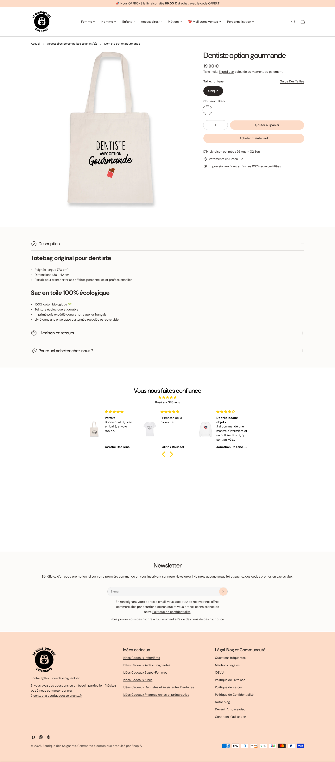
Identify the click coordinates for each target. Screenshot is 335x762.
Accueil (35, 43)
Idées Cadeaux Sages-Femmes (145, 672)
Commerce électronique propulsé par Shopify (109, 746)
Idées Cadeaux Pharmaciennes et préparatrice (156, 695)
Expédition (226, 72)
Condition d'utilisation (230, 717)
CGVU (219, 672)
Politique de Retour (228, 687)
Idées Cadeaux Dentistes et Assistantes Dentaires (158, 687)
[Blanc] (207, 110)
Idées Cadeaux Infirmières (141, 658)
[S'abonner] (223, 591)
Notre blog (222, 702)
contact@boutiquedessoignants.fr (57, 695)
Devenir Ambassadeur (231, 709)
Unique (213, 91)
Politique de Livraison (230, 680)
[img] (167, 397)
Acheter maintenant (253, 138)
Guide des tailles (292, 81)
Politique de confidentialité (171, 612)
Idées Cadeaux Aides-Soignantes (146, 665)
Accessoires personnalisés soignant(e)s (72, 43)
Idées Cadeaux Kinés (137, 680)
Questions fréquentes (230, 658)
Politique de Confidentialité (234, 695)
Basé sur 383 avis (167, 402)
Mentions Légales (227, 665)
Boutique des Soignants (59, 746)
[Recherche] (293, 22)
